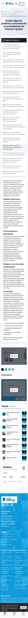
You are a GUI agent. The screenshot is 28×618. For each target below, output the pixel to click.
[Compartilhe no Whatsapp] (9, 369)
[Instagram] (7, 504)
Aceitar (23, 607)
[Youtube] (2, 504)
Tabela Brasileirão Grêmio (8, 536)
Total (5, 473)
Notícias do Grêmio (6, 516)
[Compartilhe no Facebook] (6, 369)
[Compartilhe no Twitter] (2, 369)
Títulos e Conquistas (20, 552)
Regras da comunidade (8, 524)
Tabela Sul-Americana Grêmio (9, 539)
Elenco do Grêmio (6, 542)
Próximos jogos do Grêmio (8, 534)
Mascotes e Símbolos (21, 565)
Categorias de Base (6, 576)
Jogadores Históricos (7, 556)
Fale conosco (5, 526)
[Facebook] (11, 504)
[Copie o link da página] (13, 369)
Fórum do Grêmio (6, 518)
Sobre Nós (4, 513)
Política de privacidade (7, 521)
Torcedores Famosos (20, 588)
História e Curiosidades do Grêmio (13, 550)
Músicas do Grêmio (6, 544)
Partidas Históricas (6, 565)
